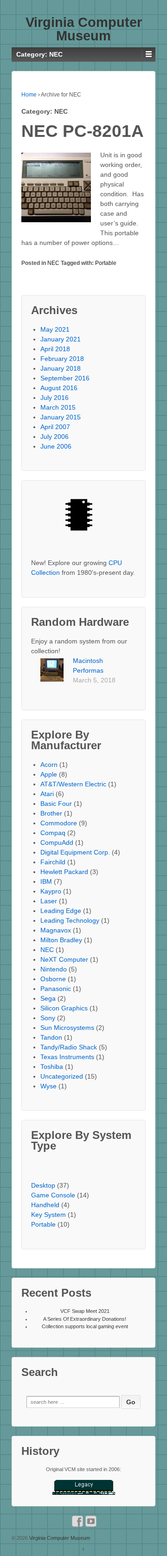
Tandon (51, 1037)
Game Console (53, 1195)
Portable (105, 263)
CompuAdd (56, 842)
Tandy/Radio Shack (68, 1047)
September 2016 (65, 378)
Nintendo (53, 969)
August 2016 (58, 388)
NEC (53, 263)
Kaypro (50, 891)
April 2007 (55, 427)
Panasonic (55, 988)
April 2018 (55, 349)
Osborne (53, 979)
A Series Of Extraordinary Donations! (84, 1319)
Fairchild (52, 862)
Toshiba (51, 1066)
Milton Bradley (61, 940)
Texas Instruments (67, 1057)
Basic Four (56, 803)
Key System (48, 1214)
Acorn (49, 764)
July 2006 (54, 436)
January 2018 (60, 368)
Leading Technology (69, 920)
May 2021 (55, 329)
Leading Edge (60, 910)
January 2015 (60, 417)
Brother (51, 813)
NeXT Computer (64, 959)
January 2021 (60, 339)
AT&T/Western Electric (73, 784)
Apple (48, 774)
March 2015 (58, 407)
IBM (46, 881)
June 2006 (55, 446)
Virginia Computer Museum (84, 29)
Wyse (48, 1086)
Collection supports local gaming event (85, 1326)
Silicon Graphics (64, 1008)
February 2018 (62, 358)
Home (29, 94)
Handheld (45, 1205)
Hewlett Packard (64, 871)
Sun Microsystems (67, 1027)
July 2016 (54, 397)
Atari (47, 793)
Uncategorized (61, 1076)
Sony (47, 1018)
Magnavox (55, 930)
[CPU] (83, 518)
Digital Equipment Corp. (75, 852)
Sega (48, 998)
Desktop (43, 1185)
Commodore (58, 823)
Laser (48, 901)
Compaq (52, 832)
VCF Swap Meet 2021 (84, 1311)
